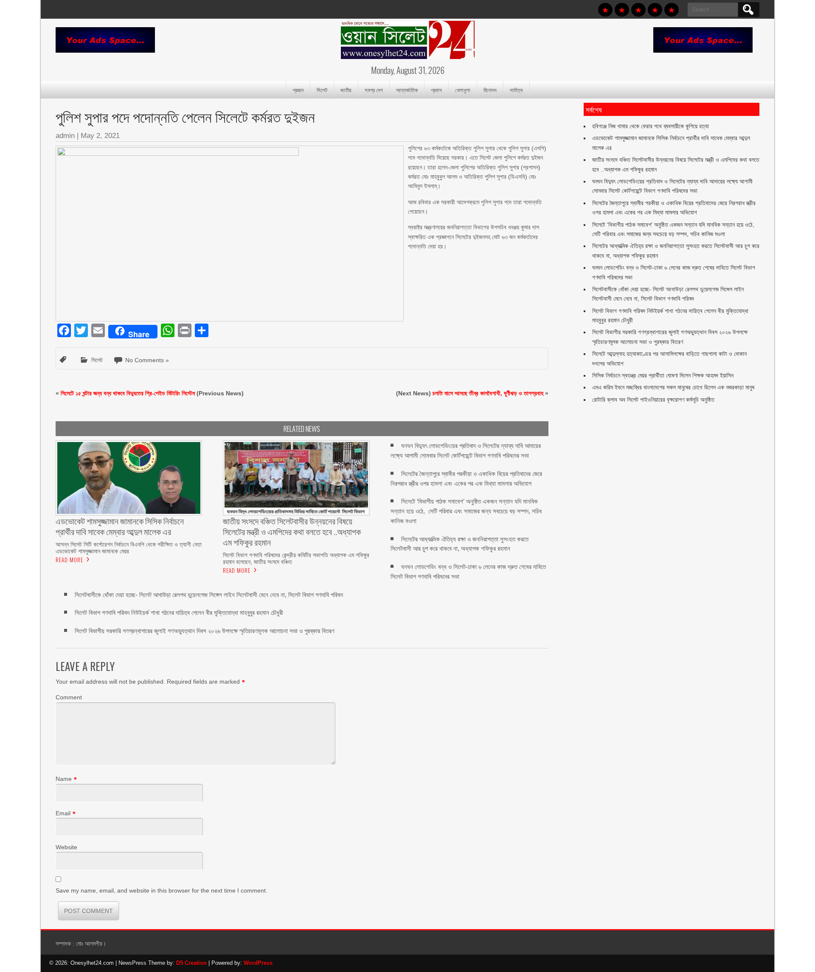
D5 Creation (191, 963)
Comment (69, 697)
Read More (69, 559)
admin (65, 136)
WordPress (258, 963)
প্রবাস (436, 89)
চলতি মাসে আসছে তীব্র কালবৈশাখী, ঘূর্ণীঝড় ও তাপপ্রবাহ (488, 393)
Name (64, 778)
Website (66, 847)
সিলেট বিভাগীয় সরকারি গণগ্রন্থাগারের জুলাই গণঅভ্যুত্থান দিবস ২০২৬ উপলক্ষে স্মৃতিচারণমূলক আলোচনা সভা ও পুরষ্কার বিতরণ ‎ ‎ (206, 630)
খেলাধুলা (462, 89)
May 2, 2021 (100, 136)
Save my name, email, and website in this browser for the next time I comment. (161, 890)
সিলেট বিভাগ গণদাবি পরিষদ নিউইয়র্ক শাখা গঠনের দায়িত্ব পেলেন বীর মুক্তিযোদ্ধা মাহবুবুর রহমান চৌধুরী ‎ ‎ (181, 612)
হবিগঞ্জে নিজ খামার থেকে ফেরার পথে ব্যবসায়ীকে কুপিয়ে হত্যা (650, 126)
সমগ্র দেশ (374, 89)
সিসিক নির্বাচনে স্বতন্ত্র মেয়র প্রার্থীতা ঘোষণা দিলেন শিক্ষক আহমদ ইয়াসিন (663, 375)
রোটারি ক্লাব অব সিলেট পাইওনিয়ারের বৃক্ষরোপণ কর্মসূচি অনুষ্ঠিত (653, 399)
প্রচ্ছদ (298, 89)
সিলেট (322, 89)
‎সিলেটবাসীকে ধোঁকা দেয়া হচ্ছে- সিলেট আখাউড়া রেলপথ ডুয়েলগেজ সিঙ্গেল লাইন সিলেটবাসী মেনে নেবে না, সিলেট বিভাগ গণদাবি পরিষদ (209, 594)
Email (63, 813)
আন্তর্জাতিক (407, 89)
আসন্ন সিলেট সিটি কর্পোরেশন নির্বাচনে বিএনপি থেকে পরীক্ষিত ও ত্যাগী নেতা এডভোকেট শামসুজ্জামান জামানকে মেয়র (129, 548)
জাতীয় (345, 89)
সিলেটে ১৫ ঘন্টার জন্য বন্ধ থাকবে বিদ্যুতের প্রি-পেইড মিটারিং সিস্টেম (128, 393)
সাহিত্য (516, 89)
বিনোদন (490, 89)
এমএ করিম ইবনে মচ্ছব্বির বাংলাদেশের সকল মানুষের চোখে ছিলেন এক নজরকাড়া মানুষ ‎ (674, 387)
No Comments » (147, 360)
